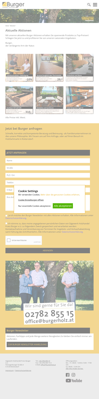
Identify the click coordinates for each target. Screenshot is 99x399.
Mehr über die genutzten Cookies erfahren (60, 194)
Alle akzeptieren (63, 205)
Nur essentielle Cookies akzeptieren (34, 206)
